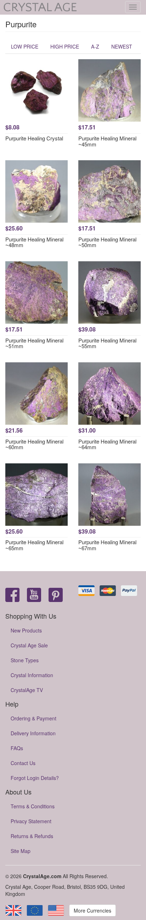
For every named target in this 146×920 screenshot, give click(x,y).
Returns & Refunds (32, 836)
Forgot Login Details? (35, 777)
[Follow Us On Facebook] (12, 595)
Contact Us (23, 762)
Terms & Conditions (33, 806)
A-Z (95, 46)
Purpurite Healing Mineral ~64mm (107, 444)
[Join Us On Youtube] (34, 595)
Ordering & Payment (33, 718)
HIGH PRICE (64, 46)
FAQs (17, 748)
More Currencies (92, 910)
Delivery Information (33, 733)
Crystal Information (32, 675)
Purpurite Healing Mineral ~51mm (34, 343)
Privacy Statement (31, 821)
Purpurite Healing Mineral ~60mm (34, 444)
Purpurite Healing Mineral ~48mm (34, 242)
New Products (26, 630)
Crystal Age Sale (29, 645)
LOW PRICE (24, 46)
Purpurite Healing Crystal (34, 138)
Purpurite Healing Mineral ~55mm (107, 343)
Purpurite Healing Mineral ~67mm (107, 545)
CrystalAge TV (27, 689)
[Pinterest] (56, 595)
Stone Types (25, 660)
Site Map (20, 850)
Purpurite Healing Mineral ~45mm (107, 141)
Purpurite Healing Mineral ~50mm (107, 242)
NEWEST (121, 46)
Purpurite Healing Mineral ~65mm (34, 545)
